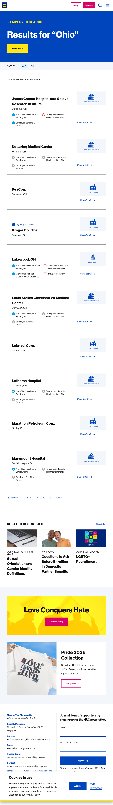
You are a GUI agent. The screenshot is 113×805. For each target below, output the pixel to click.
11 (47, 497)
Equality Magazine (16, 724)
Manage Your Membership (19, 715)
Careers (11, 736)
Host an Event (13, 754)
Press (10, 745)
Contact (11, 763)
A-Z (24, 66)
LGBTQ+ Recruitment (86, 559)
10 (44, 497)
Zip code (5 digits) (76, 742)
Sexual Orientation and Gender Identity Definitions (20, 566)
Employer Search (26, 22)
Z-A (32, 66)
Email (69, 727)
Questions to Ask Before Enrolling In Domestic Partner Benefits (55, 564)
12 (51, 497)
